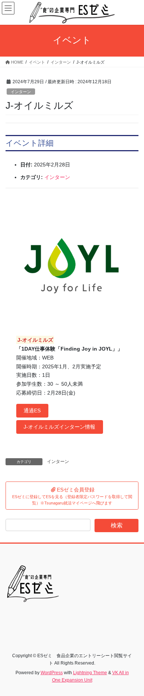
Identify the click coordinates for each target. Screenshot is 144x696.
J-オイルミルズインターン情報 (59, 427)
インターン (21, 91)
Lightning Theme (90, 672)
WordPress (52, 672)
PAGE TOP (133, 668)
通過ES (32, 410)
